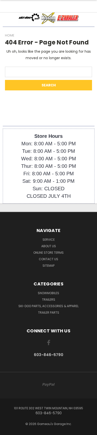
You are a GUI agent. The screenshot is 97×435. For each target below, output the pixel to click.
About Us (48, 246)
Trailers (48, 299)
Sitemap (48, 265)
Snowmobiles (48, 293)
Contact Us (48, 259)
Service (49, 239)
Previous (7, 430)
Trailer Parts (48, 312)
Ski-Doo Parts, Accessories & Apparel (48, 306)
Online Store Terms (48, 252)
